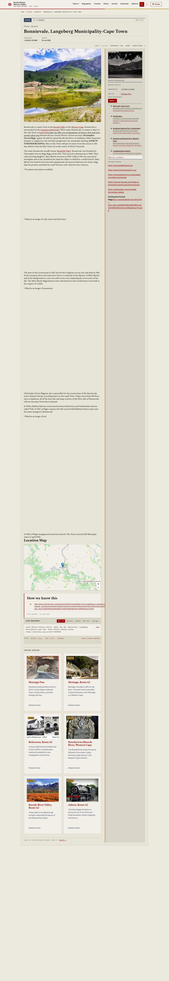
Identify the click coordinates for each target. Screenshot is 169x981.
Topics (76, 4)
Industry (37, 12)
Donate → (62, 840)
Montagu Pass (36, 682)
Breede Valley (59, 127)
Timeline (97, 4)
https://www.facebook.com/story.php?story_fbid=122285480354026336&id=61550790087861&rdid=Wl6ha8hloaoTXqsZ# (125, 205)
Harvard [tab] (70, 621)
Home (22, 12)
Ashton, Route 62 (78, 805)
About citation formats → (91, 638)
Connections (138, 45)
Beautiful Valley (64, 151)
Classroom (124, 4)
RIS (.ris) (50, 638)
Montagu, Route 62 (79, 682)
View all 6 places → (116, 157)
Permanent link (116, 45)
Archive (114, 4)
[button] (62, 565)
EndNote (61, 638)
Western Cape (77, 127)
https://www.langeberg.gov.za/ (120, 165)
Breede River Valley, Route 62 (40, 806)
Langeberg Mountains (50, 130)
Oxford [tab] (78, 621)
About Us (135, 4)
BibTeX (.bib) (36, 638)
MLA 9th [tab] (86, 621)
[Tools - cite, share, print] (146, 4)
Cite (101, 45)
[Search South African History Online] (142, 4)
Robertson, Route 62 (40, 742)
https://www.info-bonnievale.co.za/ (122, 170)
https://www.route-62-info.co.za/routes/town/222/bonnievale (55, 604)
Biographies (86, 4)
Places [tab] (112, 100)
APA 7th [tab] (61, 621)
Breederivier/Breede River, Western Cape (80, 743)
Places (106, 4)
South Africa (44, 132)
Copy (97, 627)
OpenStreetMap (88, 581)
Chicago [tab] (95, 621)
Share (127, 45)
